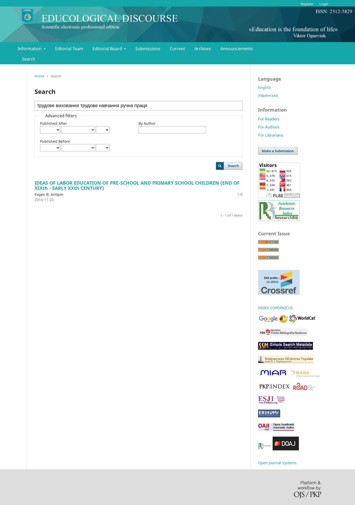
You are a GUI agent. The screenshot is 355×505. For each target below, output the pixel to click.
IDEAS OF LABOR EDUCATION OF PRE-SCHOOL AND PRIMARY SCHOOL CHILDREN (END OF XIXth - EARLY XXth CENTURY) (137, 185)
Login (323, 4)
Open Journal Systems (277, 462)
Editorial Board (108, 48)
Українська (268, 95)
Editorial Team (69, 48)
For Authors (268, 127)
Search (28, 59)
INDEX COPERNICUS (275, 307)
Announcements (236, 48)
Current (177, 48)
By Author (147, 123)
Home (39, 76)
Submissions (147, 48)
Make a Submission (278, 150)
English (264, 87)
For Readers (268, 118)
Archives (202, 48)
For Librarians (270, 135)
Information (30, 48)
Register (307, 4)
